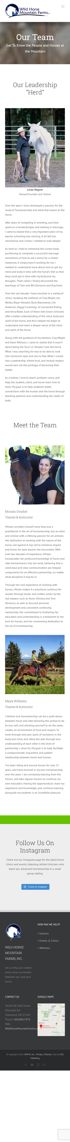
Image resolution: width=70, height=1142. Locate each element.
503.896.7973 (22, 1019)
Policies (47, 1054)
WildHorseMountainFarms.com (23, 1028)
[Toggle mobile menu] (63, 6)
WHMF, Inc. (29, 1054)
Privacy (39, 1054)
